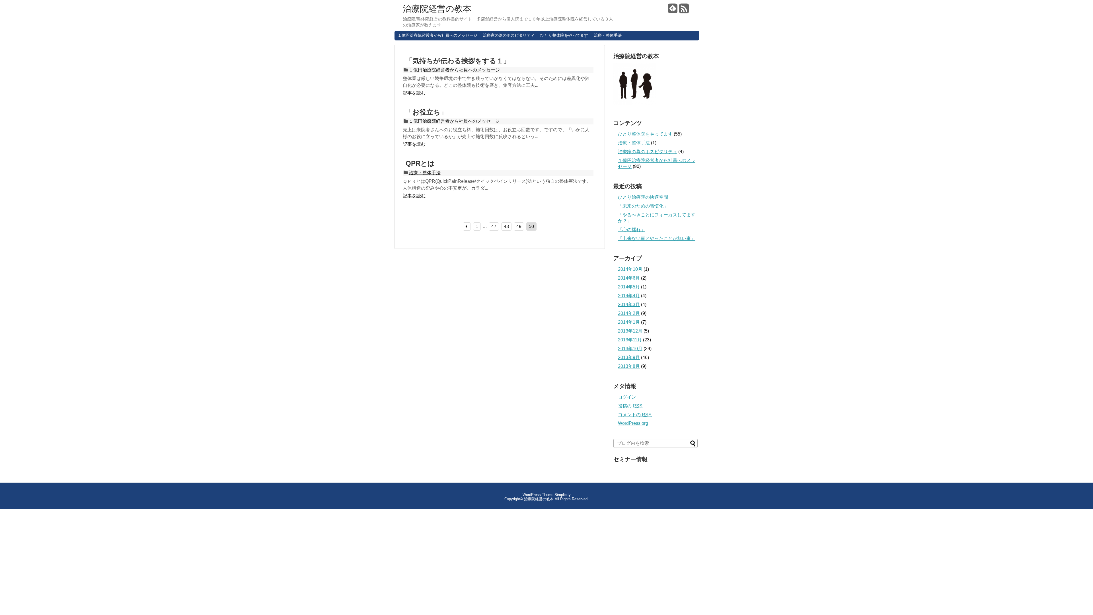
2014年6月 (629, 278)
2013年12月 (630, 331)
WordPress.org (633, 423)
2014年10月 (630, 269)
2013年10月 (630, 348)
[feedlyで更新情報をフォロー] (673, 11)
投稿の (630, 405)
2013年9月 (629, 357)
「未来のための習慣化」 (643, 206)
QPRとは (420, 163)
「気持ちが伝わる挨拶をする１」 (458, 61)
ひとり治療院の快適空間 (643, 197)
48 (506, 226)
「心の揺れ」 (631, 229)
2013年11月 (630, 339)
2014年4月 (629, 295)
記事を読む (414, 93)
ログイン (627, 397)
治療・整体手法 (608, 35)
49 (518, 226)
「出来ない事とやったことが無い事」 (656, 238)
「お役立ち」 (430, 112)
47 (493, 226)
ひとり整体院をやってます (564, 35)
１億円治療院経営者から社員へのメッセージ (437, 35)
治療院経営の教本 (437, 9)
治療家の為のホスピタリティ (509, 35)
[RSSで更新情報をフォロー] (684, 11)
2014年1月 (629, 322)
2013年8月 (629, 366)
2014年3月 (629, 304)
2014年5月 (629, 286)
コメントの (635, 414)
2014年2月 (629, 313)
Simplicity (562, 495)
